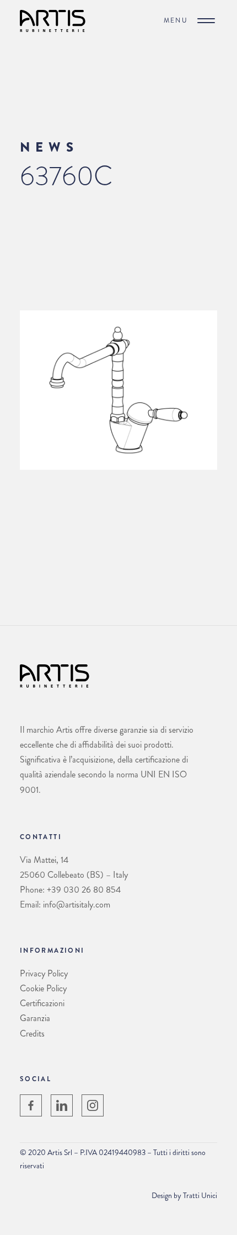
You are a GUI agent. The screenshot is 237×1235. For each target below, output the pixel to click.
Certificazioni (42, 1003)
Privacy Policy (44, 973)
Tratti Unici (200, 1195)
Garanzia (35, 1018)
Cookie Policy (43, 988)
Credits (32, 1033)
